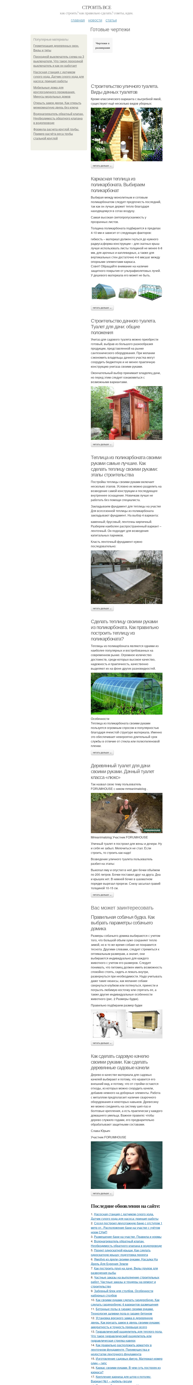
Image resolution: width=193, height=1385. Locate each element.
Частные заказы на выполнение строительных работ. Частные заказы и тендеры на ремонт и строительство (125, 1281)
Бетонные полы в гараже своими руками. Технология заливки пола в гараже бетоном (122, 1311)
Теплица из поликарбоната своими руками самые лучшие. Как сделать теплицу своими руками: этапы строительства (126, 466)
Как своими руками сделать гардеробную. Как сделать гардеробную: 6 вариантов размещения (125, 1302)
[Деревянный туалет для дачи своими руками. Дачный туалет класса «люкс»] (126, 813)
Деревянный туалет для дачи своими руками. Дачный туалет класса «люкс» (122, 771)
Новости (95, 20)
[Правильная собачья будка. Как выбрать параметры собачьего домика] (126, 1024)
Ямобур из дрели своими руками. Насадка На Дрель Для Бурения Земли (124, 1261)
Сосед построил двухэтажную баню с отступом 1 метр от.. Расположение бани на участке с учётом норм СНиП (126, 1227)
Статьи (111, 20)
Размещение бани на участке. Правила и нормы (128, 1236)
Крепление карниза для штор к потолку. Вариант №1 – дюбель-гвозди (121, 1378)
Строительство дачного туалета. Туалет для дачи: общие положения (123, 326)
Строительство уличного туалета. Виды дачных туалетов (124, 89)
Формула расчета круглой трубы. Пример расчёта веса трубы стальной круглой (56, 134)
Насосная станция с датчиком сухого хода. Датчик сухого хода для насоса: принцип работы (58, 77)
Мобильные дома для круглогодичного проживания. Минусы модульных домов (54, 92)
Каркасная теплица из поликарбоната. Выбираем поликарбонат (118, 184)
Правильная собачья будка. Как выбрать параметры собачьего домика (122, 922)
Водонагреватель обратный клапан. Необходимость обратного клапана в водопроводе (58, 118)
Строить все (96, 7)
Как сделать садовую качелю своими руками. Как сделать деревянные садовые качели (120, 1061)
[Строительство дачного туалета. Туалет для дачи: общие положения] (126, 413)
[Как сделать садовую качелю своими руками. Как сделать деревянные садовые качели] (126, 1165)
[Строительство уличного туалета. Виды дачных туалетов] (126, 134)
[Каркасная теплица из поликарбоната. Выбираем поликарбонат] (126, 291)
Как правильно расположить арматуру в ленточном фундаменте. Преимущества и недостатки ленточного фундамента (121, 1349)
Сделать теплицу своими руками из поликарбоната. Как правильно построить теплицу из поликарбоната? (125, 630)
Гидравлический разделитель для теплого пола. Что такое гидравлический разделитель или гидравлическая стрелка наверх (126, 1336)
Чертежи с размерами (102, 45)
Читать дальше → (102, 165)
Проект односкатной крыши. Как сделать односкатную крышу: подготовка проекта (121, 1252)
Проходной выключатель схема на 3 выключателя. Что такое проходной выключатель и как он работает (58, 61)
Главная (78, 20)
